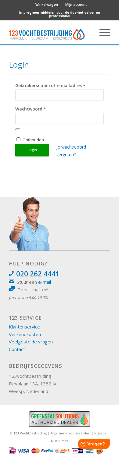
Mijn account (76, 4)
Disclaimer (59, 440)
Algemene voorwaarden (70, 433)
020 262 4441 (38, 274)
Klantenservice (24, 327)
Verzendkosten (25, 334)
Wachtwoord (30, 109)
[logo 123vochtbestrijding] (47, 32)
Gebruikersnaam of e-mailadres (50, 85)
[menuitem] (46, 4)
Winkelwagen (46, 4)
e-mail (44, 282)
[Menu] (101, 32)
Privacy (100, 433)
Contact (17, 349)
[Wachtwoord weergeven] (17, 129)
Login (32, 150)
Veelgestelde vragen (31, 342)
